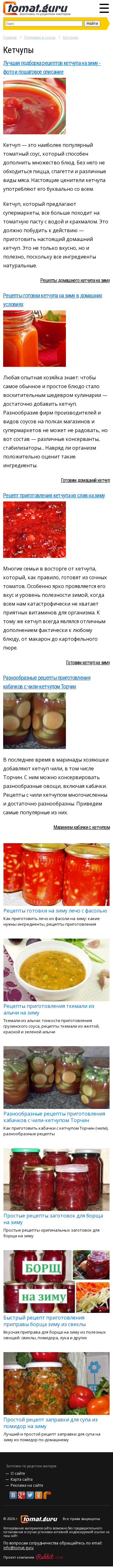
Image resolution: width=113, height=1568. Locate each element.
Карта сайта (22, 1479)
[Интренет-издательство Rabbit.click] (49, 1557)
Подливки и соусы (40, 37)
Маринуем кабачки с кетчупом (81, 827)
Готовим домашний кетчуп (85, 480)
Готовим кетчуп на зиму (88, 663)
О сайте (18, 1473)
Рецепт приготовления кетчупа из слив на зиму (54, 495)
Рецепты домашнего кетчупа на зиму (75, 280)
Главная (10, 37)
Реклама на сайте (27, 1485)
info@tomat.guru (18, 1547)
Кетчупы (70, 37)
